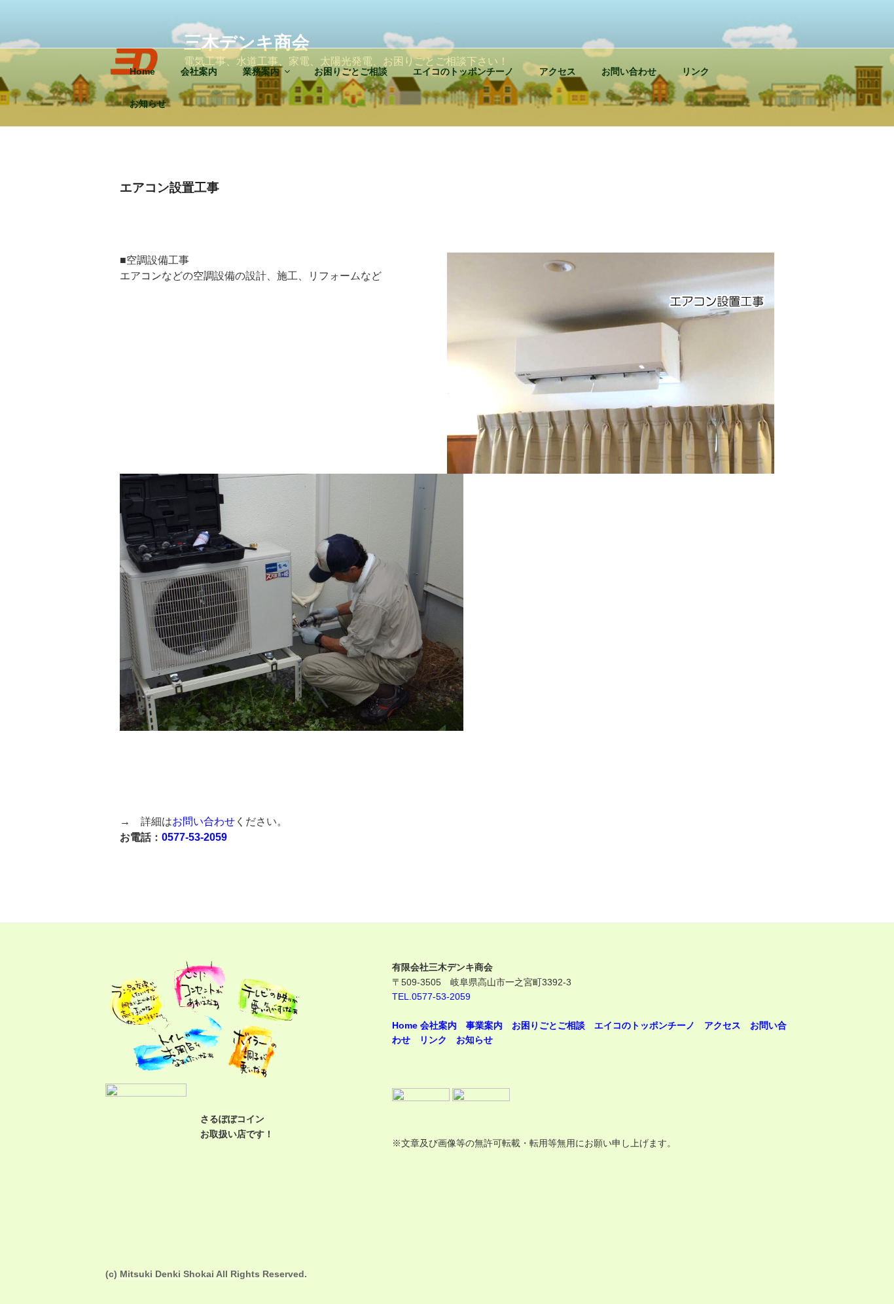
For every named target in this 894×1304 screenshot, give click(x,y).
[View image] (291, 727)
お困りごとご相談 (350, 71)
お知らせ (148, 103)
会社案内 (199, 71)
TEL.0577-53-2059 (431, 996)
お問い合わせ (628, 71)
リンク (695, 71)
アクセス (557, 71)
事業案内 (484, 1025)
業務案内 (261, 71)
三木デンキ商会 (247, 42)
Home (142, 71)
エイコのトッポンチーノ (463, 71)
